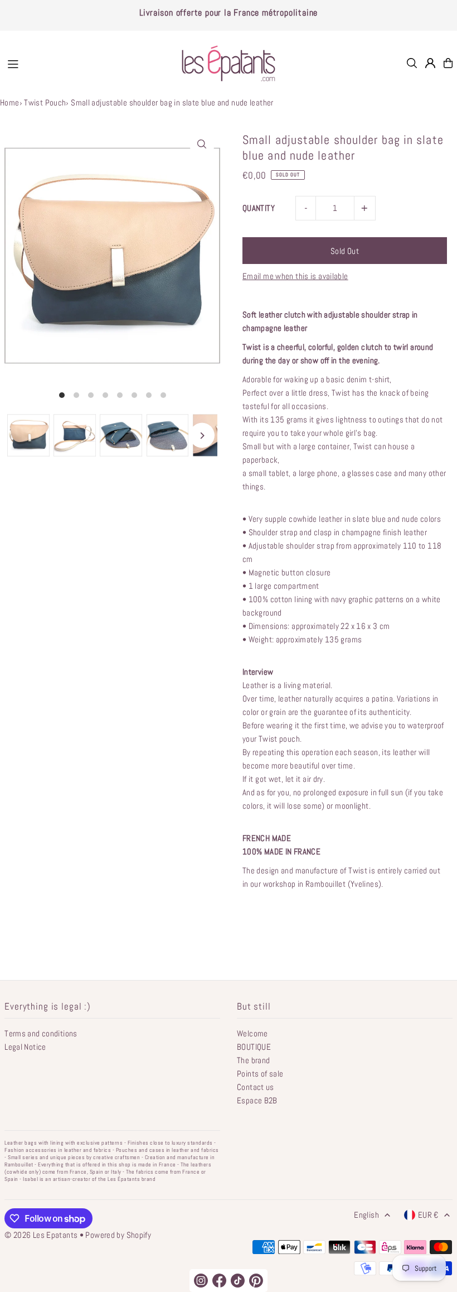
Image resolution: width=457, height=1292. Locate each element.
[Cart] (448, 63)
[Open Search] (412, 63)
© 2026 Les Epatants (40, 1234)
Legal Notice (25, 1046)
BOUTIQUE (254, 1046)
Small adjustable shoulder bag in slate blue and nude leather (172, 102)
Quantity (258, 208)
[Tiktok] (238, 1280)
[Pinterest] (256, 1280)
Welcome (252, 1033)
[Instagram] (201, 1280)
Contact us (255, 1087)
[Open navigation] (84, 62)
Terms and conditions (40, 1033)
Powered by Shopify (118, 1234)
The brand (253, 1060)
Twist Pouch (45, 102)
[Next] (202, 435)
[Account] (430, 63)
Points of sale (260, 1073)
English (366, 1214)
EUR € (428, 1214)
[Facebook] (219, 1280)
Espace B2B (257, 1100)
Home (10, 102)
